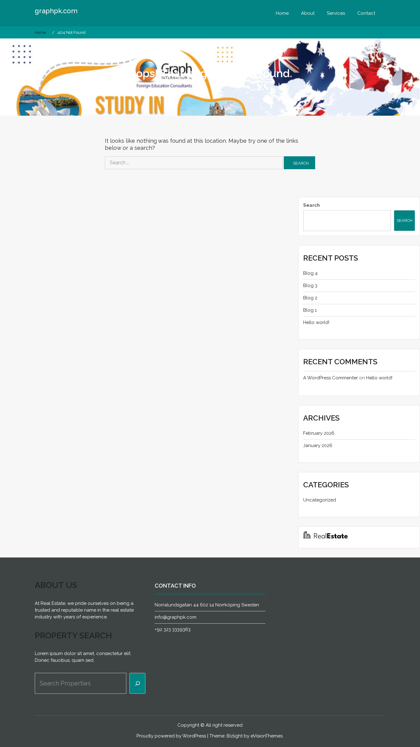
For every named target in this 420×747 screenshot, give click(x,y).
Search (311, 205)
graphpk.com (56, 10)
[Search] (137, 683)
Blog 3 (310, 285)
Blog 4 (310, 273)
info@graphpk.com (175, 617)
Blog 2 (310, 298)
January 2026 (317, 445)
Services (336, 13)
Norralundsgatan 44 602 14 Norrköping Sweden (207, 605)
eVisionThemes (267, 736)
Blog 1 (310, 310)
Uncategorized (319, 500)
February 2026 (319, 433)
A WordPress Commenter (330, 378)
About (308, 13)
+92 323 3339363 (173, 629)
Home (282, 13)
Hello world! (316, 322)
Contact (366, 13)
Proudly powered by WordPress (171, 736)
